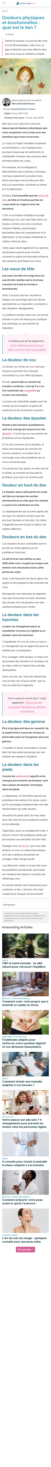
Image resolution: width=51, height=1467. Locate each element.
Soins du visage (9, 1235)
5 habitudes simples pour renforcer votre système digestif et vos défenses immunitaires (24, 1043)
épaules (7, 433)
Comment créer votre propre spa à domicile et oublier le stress (25, 1003)
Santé (5, 960)
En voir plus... (25, 1249)
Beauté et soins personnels (16, 999)
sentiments (22, 776)
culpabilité (30, 390)
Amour (5, 11)
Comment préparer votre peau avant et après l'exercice (22, 1201)
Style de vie (8, 1117)
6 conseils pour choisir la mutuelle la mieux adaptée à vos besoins (24, 1163)
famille (25, 845)
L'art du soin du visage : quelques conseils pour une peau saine (24, 1239)
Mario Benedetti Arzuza (23, 103)
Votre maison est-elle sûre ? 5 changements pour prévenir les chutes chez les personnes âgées (24, 1123)
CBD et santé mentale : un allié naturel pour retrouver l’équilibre (23, 965)
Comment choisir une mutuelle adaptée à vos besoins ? (22, 1083)
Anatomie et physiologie (14, 1037)
